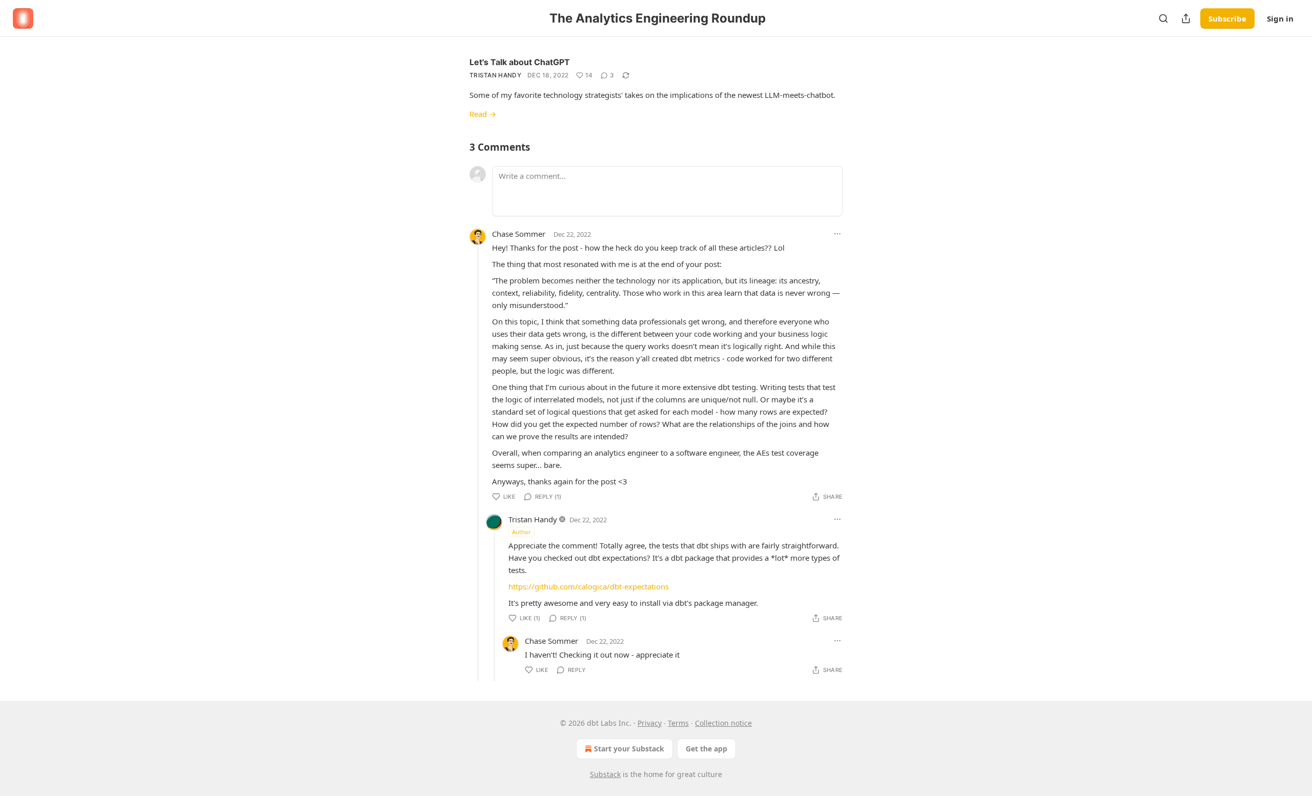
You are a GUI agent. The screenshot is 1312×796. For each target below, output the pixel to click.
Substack (605, 774)
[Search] (1163, 18)
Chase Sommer (518, 234)
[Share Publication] (1186, 18)
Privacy (650, 723)
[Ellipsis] (837, 234)
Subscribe (1227, 18)
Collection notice (723, 723)
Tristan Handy (495, 75)
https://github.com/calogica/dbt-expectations (588, 586)
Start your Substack (629, 748)
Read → (482, 114)
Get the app (706, 748)
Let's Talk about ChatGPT (519, 62)
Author (521, 532)
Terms (678, 723)
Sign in (1280, 18)
